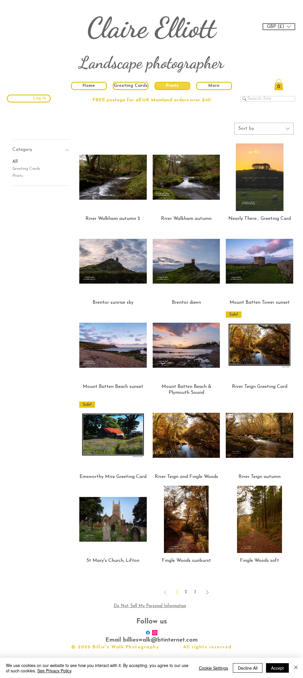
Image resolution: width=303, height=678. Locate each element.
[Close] (295, 668)
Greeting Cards (26, 169)
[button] (278, 26)
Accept (277, 668)
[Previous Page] (165, 592)
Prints (17, 176)
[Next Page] (207, 592)
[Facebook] (148, 632)
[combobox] (264, 129)
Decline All (247, 668)
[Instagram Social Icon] (154, 632)
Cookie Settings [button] (213, 668)
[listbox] (278, 26)
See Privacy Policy (54, 671)
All (15, 161)
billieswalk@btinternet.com (160, 640)
